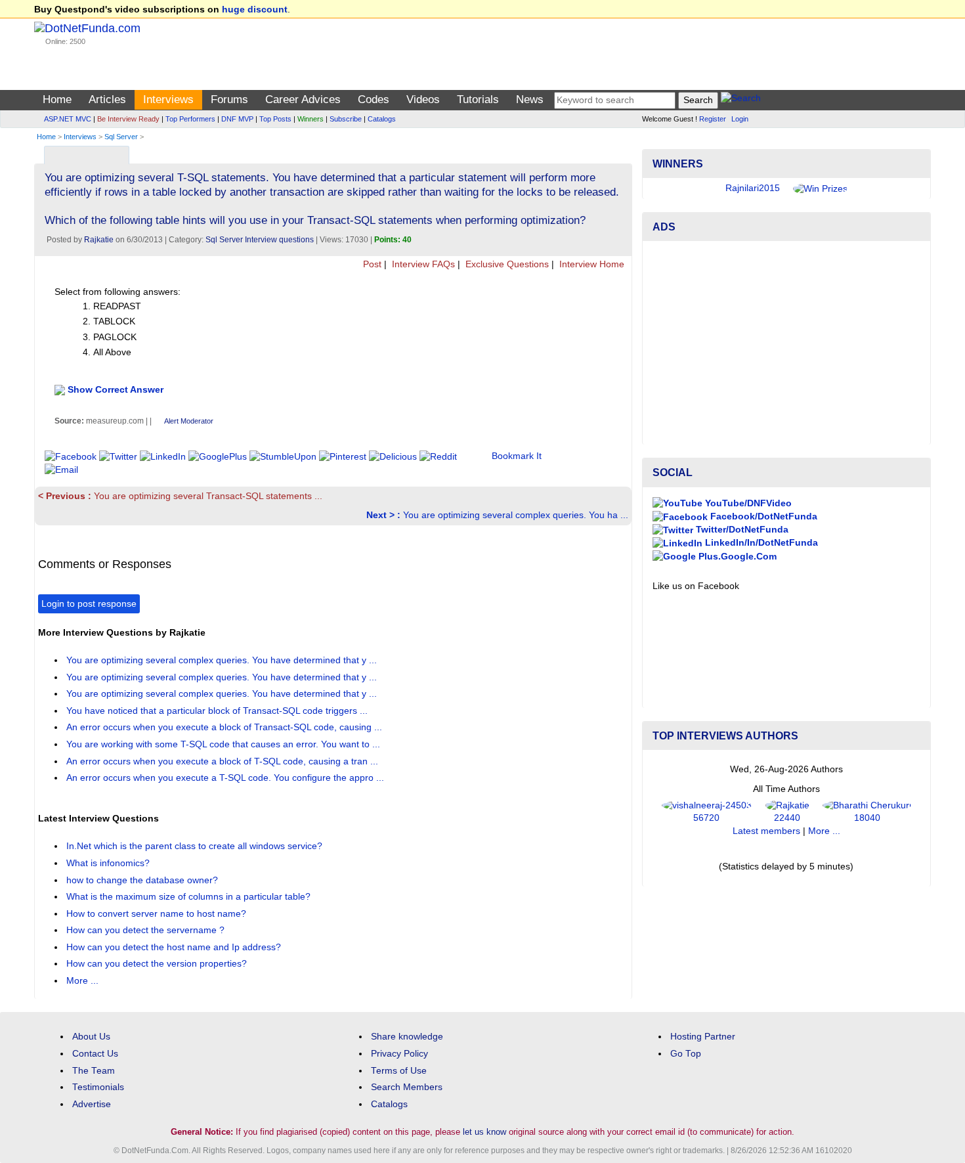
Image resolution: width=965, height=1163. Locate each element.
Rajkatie (99, 239)
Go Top (685, 1054)
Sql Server (121, 137)
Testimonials (98, 1087)
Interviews (168, 99)
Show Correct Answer (115, 390)
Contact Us (95, 1054)
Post (370, 264)
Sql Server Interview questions (259, 239)
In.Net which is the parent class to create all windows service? (195, 846)
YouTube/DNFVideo (747, 503)
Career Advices (303, 99)
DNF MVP (237, 119)
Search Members (406, 1087)
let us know (484, 1132)
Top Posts (275, 119)
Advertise (91, 1104)
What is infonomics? (109, 863)
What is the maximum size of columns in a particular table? (189, 897)
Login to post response (89, 604)
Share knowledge (407, 1037)
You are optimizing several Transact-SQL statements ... (180, 496)
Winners (310, 119)
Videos (423, 99)
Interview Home (590, 264)
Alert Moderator (188, 421)
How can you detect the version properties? (157, 964)
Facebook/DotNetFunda (762, 516)
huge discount (255, 9)
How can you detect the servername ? (146, 930)
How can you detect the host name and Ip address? (175, 947)
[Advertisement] (786, 343)
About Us (91, 1037)
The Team (93, 1071)
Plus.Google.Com (736, 556)
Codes (373, 99)
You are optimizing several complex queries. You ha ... (497, 515)
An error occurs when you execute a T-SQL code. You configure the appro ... (226, 778)
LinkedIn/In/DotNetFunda (760, 543)
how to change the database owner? (143, 880)
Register (712, 119)
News (530, 99)
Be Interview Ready (128, 119)
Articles (107, 99)
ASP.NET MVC (67, 119)
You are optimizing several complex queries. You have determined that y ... (222, 660)
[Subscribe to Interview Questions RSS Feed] (620, 152)
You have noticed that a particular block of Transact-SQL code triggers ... (218, 711)
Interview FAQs (422, 264)
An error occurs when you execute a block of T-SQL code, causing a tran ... (223, 761)
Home (57, 99)
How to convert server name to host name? (157, 914)
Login (739, 119)
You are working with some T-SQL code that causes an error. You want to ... (224, 744)
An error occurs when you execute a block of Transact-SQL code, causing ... (225, 727)
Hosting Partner (702, 1037)
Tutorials (478, 99)
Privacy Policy (399, 1054)
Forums (229, 99)
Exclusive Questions (506, 264)
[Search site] (741, 100)
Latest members (766, 831)
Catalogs (382, 119)
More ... (82, 981)
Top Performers (190, 119)
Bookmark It (517, 456)
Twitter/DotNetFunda (740, 530)
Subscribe (346, 119)
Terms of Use (399, 1071)
